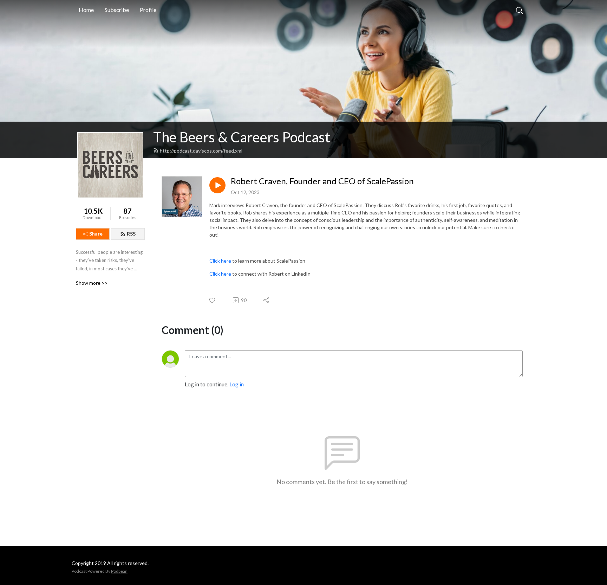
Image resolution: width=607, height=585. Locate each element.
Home (86, 9)
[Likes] (213, 300)
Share (96, 234)
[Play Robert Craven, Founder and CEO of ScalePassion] (217, 185)
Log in (236, 384)
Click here (220, 261)
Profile (148, 9)
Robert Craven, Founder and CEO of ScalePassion (322, 181)
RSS (131, 234)
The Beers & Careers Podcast (241, 137)
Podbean (119, 571)
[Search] (519, 10)
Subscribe (117, 9)
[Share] (267, 300)
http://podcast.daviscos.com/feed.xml (201, 151)
